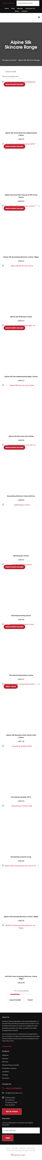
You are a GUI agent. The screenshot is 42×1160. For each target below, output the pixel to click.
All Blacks (5, 1055)
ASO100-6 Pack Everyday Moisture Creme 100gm (21, 977)
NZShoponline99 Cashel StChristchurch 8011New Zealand (11, 1101)
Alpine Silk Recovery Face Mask (21, 436)
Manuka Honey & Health (10, 1065)
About (17, 11)
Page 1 (30, 1000)
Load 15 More (15, 1000)
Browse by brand (9, 60)
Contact (24, 11)
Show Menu (3, 17)
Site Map (15, 1148)
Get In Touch (12, 1111)
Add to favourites (36, 83)
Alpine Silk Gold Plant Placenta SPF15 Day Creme (21, 196)
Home (7, 8)
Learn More (6, 1046)
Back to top (31, 1148)
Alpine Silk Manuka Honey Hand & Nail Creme (21, 736)
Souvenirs (5, 1078)
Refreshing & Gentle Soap (21, 857)
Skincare (5, 1062)
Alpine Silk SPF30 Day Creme (21, 316)
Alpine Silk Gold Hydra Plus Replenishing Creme (21, 134)
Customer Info (30, 8)
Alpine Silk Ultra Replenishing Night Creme (21, 376)
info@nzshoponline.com (13, 1093)
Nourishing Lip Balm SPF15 (21, 797)
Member (20, 8)
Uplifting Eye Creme (21, 555)
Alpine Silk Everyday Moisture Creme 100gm (21, 916)
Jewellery (5, 1071)
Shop (13, 8)
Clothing (5, 1075)
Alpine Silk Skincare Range (29, 60)
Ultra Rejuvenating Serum (21, 615)
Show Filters (10, 71)
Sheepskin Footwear (9, 1068)
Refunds (22, 1148)
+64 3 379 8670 (13, 1088)
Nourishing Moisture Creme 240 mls (21, 496)
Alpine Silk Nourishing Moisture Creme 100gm (21, 257)
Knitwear (5, 1058)
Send (7, 1138)
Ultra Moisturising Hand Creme (21, 675)
